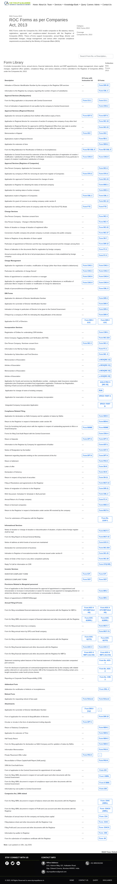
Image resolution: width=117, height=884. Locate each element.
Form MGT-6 (103, 510)
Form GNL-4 (104, 689)
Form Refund (88, 699)
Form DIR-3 (103, 298)
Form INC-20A (104, 548)
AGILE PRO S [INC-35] (105, 383)
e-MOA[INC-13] (104, 360)
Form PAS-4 (87, 755)
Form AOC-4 (87, 647)
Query (83, 5)
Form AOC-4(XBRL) (89, 619)
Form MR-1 (103, 598)
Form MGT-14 (104, 483)
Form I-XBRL (104, 776)
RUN (100, 390)
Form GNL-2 (104, 494)
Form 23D (103, 789)
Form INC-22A (104, 338)
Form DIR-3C (104, 85)
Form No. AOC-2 (105, 670)
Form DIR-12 (104, 244)
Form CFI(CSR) (104, 564)
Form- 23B (103, 833)
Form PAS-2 (103, 749)
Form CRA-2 (103, 106)
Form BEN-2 (103, 421)
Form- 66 (102, 838)
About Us (42, 5)
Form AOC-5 (103, 542)
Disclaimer (107, 880)
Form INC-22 (104, 227)
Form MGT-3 (103, 531)
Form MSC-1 (103, 184)
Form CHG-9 (87, 282)
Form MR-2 (103, 591)
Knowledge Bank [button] (71, 5)
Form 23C (103, 770)
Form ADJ (86, 133)
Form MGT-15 (104, 537)
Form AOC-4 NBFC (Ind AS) (88, 654)
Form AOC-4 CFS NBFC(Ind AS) (89, 610)
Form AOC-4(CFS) (89, 638)
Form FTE (86, 206)
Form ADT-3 (103, 450)
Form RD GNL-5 (89, 149)
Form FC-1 (103, 349)
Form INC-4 (103, 222)
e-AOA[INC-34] (104, 376)
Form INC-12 (104, 201)
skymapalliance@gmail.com (56, 872)
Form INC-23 (104, 127)
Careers (90, 5)
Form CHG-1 (87, 265)
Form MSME (87, 427)
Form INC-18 (104, 121)
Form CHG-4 (87, 271)
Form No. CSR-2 (105, 678)
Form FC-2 (103, 249)
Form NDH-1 (103, 727)
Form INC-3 (103, 216)
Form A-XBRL (104, 783)
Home (35, 5)
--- (100, 710)
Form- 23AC (103, 822)
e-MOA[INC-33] (104, 371)
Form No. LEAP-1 (105, 519)
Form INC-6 (103, 168)
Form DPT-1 (87, 722)
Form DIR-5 (103, 304)
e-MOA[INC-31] (104, 365)
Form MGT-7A (104, 631)
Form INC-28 (104, 559)
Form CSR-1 (103, 332)
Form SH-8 (103, 466)
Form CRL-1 (103, 91)
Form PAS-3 (103, 461)
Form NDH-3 (103, 738)
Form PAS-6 (103, 760)
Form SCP (87, 579)
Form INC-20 (104, 553)
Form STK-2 (87, 174)
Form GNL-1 (87, 195)
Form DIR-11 (103, 488)
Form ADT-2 (87, 116)
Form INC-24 (104, 179)
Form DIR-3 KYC (89, 321)
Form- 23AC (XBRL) (105, 802)
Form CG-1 (87, 100)
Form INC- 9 (103, 354)
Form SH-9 (103, 472)
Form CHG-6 (87, 276)
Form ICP (86, 574)
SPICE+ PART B (105, 405)
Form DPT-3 (87, 439)
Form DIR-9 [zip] (89, 710)
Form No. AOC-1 (105, 661)
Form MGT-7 (103, 626)
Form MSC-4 (103, 190)
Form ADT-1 (103, 444)
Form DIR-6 (103, 309)
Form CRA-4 (103, 433)
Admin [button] (97, 5)
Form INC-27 (104, 233)
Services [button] (58, 5)
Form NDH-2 (103, 144)
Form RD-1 (103, 139)
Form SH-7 (103, 238)
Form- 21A (103, 816)
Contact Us (107, 5)
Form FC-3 (103, 255)
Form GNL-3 (103, 288)
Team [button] (49, 5)
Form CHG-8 (87, 157)
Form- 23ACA (104, 827)
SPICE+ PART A (105, 397)
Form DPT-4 (87, 455)
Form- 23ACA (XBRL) (105, 810)
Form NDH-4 (103, 416)
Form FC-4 (103, 499)
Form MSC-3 (103, 505)
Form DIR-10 (104, 716)
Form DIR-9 (103, 315)
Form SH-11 (103, 477)
